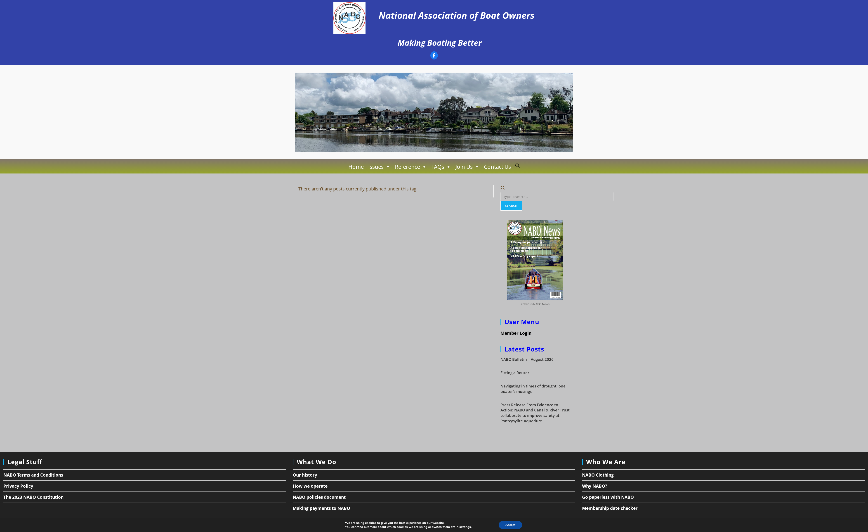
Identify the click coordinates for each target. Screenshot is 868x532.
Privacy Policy (18, 486)
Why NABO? (594, 486)
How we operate (310, 486)
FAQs (437, 166)
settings (465, 527)
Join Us (464, 166)
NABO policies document (319, 497)
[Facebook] (434, 56)
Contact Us (497, 166)
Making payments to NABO (321, 508)
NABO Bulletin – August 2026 (527, 359)
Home (356, 166)
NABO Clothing (598, 475)
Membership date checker (610, 508)
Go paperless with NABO (608, 497)
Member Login (515, 333)
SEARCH (511, 206)
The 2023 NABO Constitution (33, 497)
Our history (305, 475)
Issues (376, 166)
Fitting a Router (514, 372)
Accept (510, 525)
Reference (407, 166)
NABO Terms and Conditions (33, 475)
